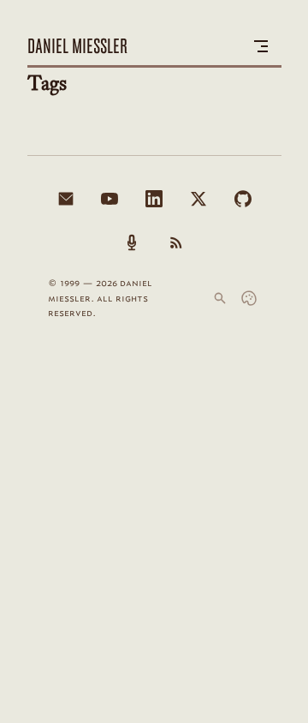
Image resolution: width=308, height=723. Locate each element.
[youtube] (109, 198)
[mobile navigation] (260, 46)
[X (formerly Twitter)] (198, 198)
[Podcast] (131, 242)
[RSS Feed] (176, 242)
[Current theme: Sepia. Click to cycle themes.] (249, 298)
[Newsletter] (65, 198)
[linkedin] (154, 198)
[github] (243, 198)
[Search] (220, 298)
